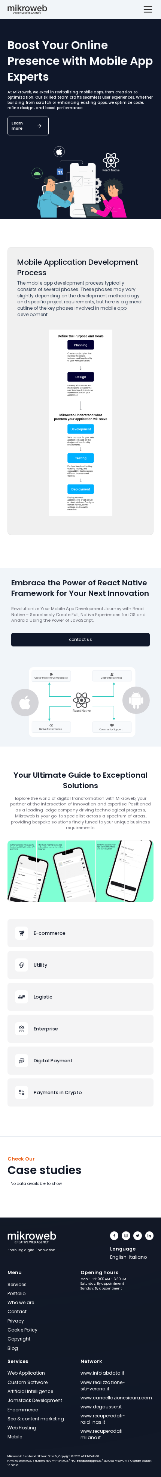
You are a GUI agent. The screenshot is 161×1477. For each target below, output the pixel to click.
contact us (80, 639)
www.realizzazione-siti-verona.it (98, 1385)
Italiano (138, 1257)
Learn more (17, 125)
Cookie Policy (22, 1330)
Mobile (14, 1437)
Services (17, 1284)
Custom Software (27, 1382)
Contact (17, 1311)
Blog (12, 1348)
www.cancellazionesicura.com (98, 1398)
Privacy (15, 1321)
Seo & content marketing (35, 1419)
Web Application (26, 1373)
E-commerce (22, 1410)
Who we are (20, 1302)
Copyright (18, 1339)
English (118, 1257)
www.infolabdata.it (98, 1373)
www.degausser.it (98, 1407)
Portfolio (16, 1293)
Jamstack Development (34, 1400)
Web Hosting (21, 1428)
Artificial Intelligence (30, 1391)
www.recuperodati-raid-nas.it (98, 1419)
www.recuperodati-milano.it (98, 1434)
